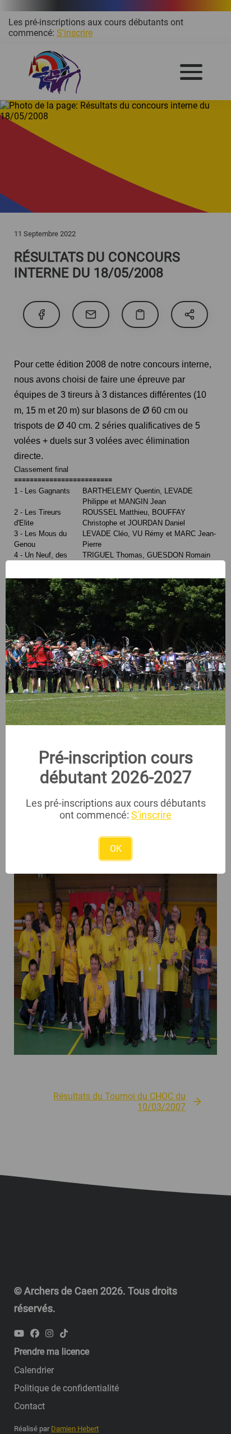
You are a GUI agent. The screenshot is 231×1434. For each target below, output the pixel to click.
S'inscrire (151, 815)
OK (116, 848)
